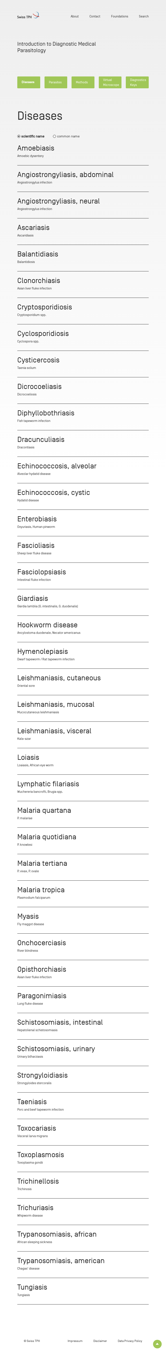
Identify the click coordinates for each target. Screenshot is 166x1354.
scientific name (32, 136)
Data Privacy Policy (130, 1341)
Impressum (75, 1341)
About (75, 16)
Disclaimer (100, 1341)
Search (144, 16)
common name (68, 136)
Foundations (119, 16)
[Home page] (28, 15)
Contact (94, 16)
